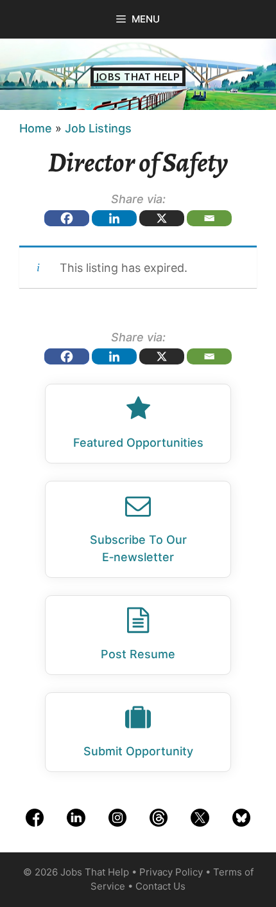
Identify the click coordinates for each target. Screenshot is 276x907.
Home (35, 128)
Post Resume (138, 654)
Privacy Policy (171, 872)
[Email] (209, 218)
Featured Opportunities (138, 442)
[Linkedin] (114, 218)
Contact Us (160, 886)
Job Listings (98, 128)
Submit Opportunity (138, 751)
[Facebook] (66, 218)
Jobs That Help (138, 77)
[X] (161, 218)
